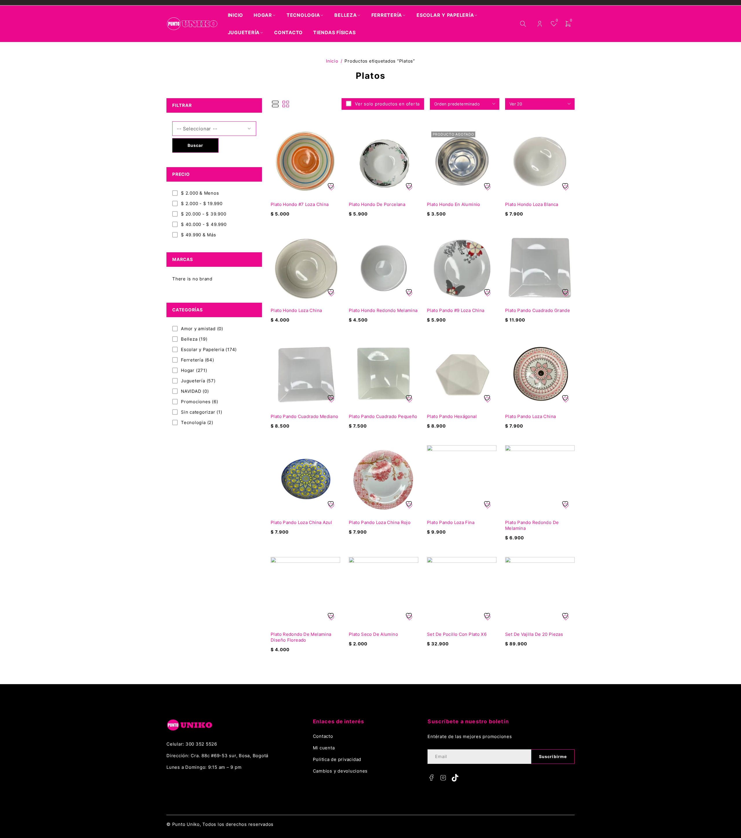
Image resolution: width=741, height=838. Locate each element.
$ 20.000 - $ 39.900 (203, 214)
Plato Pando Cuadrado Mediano (304, 416)
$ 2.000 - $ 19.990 (202, 203)
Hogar (194, 370)
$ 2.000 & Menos (200, 193)
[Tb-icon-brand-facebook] (431, 778)
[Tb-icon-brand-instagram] (443, 778)
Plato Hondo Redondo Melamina (383, 310)
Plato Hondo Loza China (296, 310)
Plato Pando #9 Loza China (455, 310)
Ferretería (197, 360)
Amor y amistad (202, 328)
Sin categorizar (201, 412)
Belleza (194, 339)
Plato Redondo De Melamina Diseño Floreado (301, 637)
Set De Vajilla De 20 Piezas (534, 634)
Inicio (332, 61)
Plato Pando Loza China (530, 416)
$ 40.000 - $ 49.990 (203, 224)
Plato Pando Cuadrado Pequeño (383, 416)
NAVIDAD (195, 391)
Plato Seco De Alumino (373, 634)
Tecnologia (197, 422)
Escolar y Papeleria (209, 349)
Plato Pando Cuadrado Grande (537, 310)
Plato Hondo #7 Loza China (300, 204)
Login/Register (540, 24)
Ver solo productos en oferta (387, 104)
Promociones (199, 401)
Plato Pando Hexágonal (452, 416)
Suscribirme (553, 756)
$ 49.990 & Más (198, 235)
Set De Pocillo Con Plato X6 (457, 634)
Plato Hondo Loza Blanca (531, 204)
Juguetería (198, 381)
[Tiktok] (455, 778)
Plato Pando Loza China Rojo (379, 522)
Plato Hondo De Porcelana (377, 204)
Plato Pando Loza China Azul (301, 522)
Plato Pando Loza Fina (450, 522)
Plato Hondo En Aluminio (453, 204)
